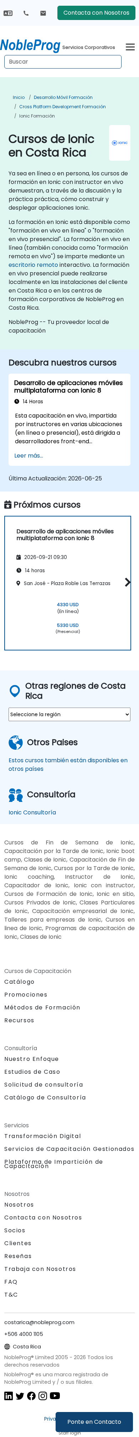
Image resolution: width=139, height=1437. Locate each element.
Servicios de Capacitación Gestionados (69, 1149)
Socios (15, 1230)
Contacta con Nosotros (96, 13)
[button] (126, 582)
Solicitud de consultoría (43, 1085)
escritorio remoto (33, 265)
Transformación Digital (42, 1136)
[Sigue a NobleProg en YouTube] (55, 1395)
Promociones (26, 995)
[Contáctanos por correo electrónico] (43, 13)
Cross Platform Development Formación (62, 107)
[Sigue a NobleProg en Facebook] (31, 1395)
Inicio (19, 97)
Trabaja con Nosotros (40, 1269)
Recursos (19, 1020)
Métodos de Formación (42, 1007)
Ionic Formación (37, 116)
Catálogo (19, 982)
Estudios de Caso (32, 1072)
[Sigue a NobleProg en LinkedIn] (8, 1395)
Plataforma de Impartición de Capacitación (53, 1164)
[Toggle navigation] (130, 46)
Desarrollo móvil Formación (63, 97)
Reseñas (18, 1256)
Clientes (18, 1243)
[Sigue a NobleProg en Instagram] (42, 1395)
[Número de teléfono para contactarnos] (26, 13)
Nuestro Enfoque (31, 1059)
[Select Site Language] (8, 13)
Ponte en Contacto (94, 1422)
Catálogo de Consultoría (45, 1097)
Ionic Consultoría (32, 812)
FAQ (11, 1282)
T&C (11, 1295)
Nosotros (19, 1205)
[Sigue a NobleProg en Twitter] (20, 1395)
